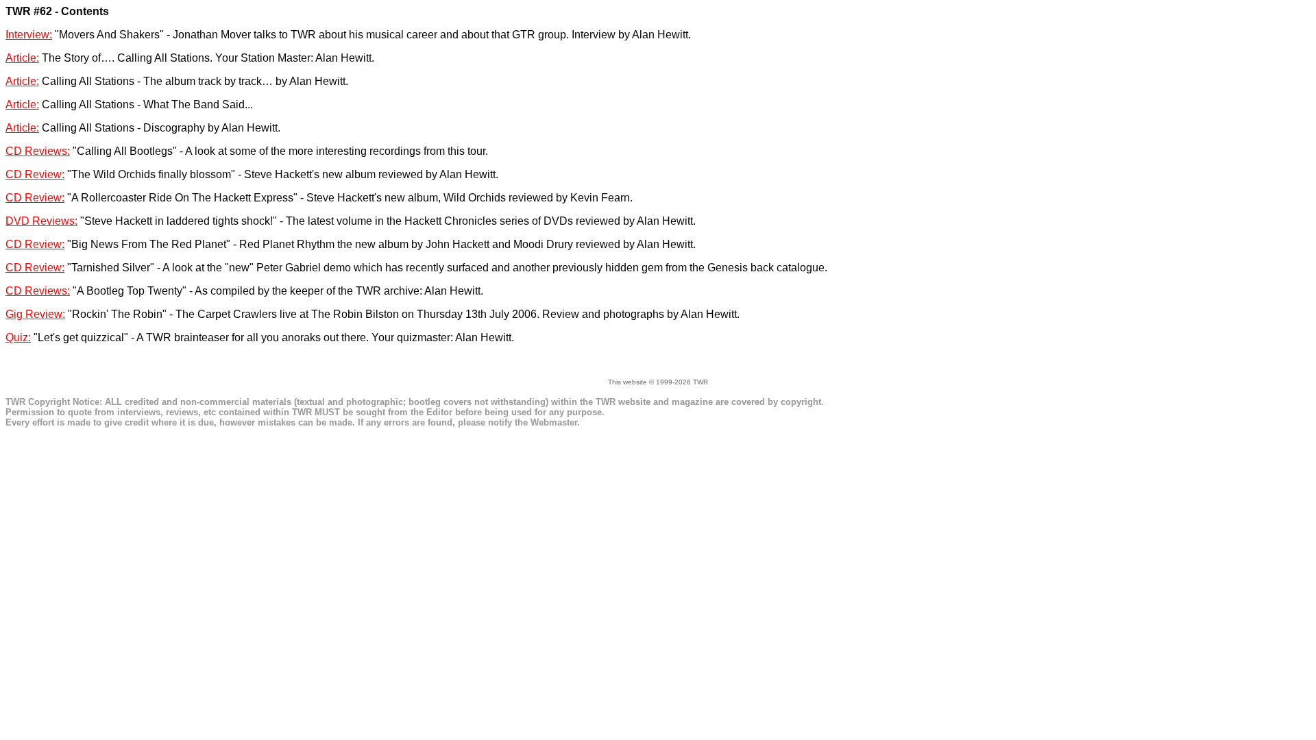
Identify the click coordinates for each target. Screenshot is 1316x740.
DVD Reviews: (41, 221)
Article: (22, 58)
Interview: (28, 34)
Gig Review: (35, 314)
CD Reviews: (37, 151)
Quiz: (18, 337)
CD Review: (34, 174)
